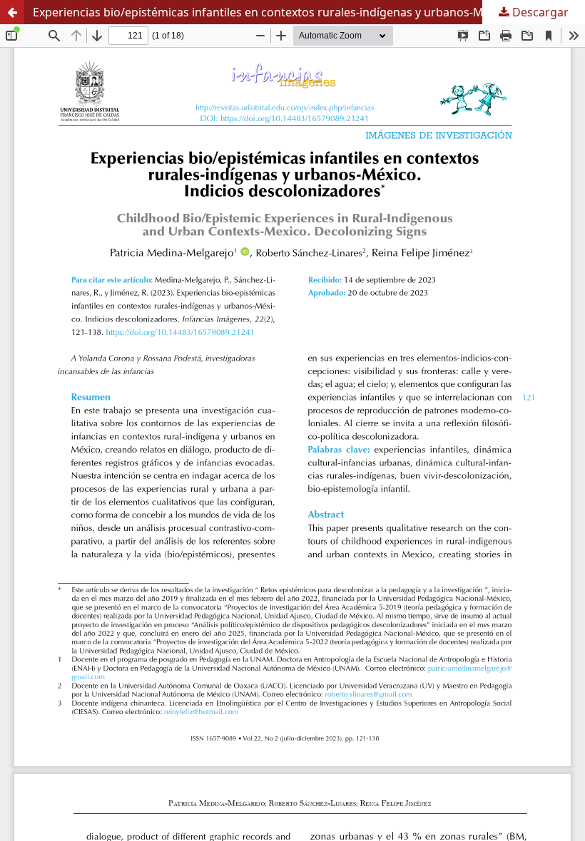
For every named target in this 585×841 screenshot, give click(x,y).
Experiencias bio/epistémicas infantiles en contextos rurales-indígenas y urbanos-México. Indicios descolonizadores (309, 12)
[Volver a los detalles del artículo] (12, 12)
